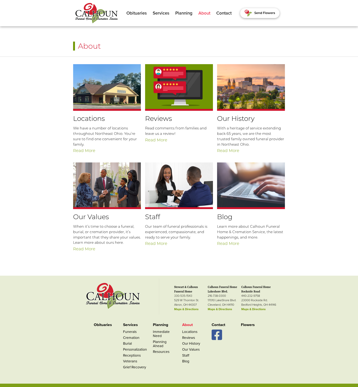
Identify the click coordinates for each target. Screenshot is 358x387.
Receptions (132, 355)
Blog (185, 361)
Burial (127, 343)
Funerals (130, 332)
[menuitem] (136, 13)
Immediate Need (161, 334)
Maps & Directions (186, 309)
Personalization (135, 349)
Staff (185, 355)
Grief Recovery (134, 367)
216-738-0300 (217, 296)
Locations (189, 332)
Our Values (191, 349)
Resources (161, 352)
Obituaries (136, 13)
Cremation (131, 338)
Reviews (188, 338)
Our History (191, 343)
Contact (224, 13)
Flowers (248, 324)
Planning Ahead (160, 344)
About (204, 13)
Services (161, 13)
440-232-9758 (250, 296)
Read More (84, 150)
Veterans (130, 361)
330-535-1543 (183, 296)
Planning (183, 13)
